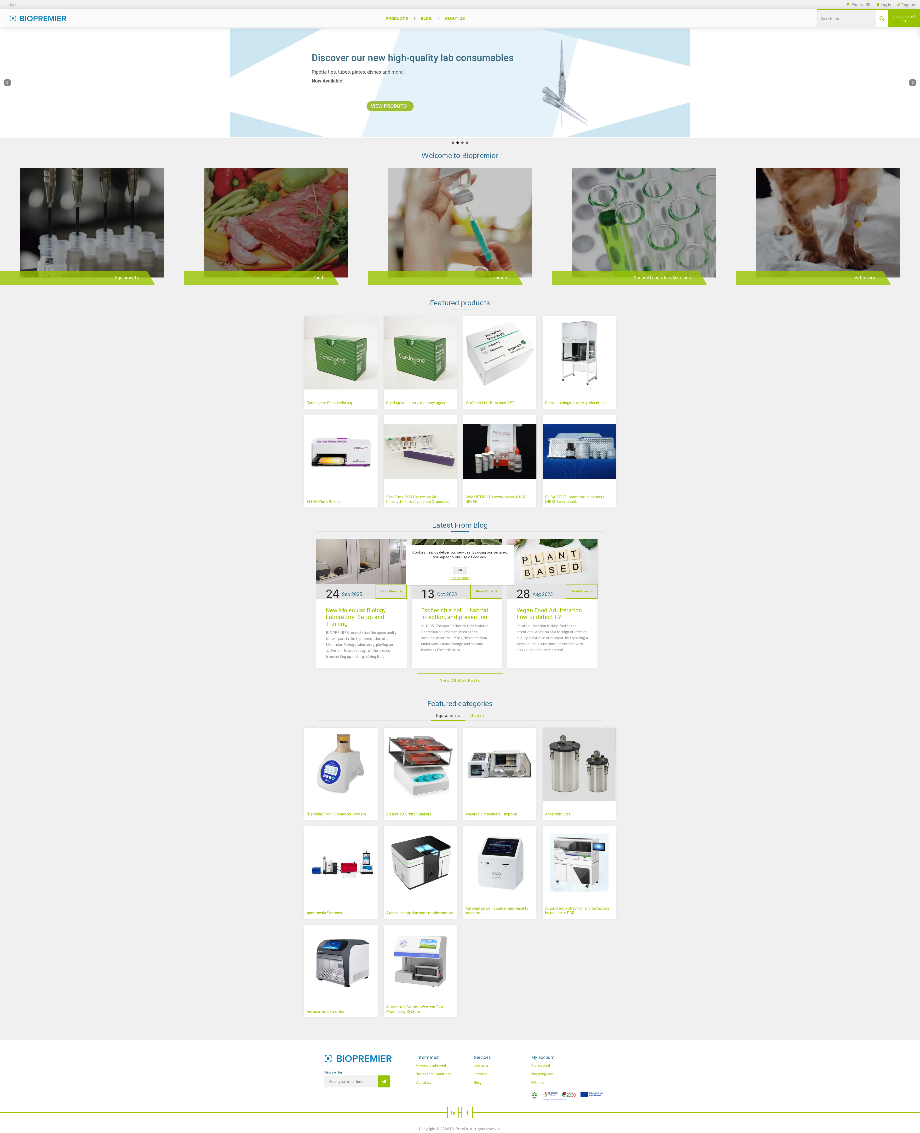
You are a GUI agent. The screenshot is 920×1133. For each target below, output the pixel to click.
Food (318, 277)
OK (460, 570)
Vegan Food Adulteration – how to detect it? (552, 613)
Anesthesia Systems (324, 913)
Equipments (127, 277)
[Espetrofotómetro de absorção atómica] (420, 863)
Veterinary (865, 277)
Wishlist (538, 1082)
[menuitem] (440, 1065)
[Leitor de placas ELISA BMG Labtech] (341, 451)
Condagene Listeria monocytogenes (417, 403)
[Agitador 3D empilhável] (420, 764)
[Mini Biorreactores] (341, 764)
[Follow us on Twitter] (453, 1112)
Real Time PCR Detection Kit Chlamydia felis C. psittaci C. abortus (417, 499)
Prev (7, 83)
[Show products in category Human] (460, 228)
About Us (423, 1082)
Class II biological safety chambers (575, 403)
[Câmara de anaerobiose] (499, 764)
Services (481, 1074)
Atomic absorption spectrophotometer (420, 913)
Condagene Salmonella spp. (330, 403)
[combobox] (846, 18)
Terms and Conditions (433, 1074)
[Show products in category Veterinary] (828, 228)
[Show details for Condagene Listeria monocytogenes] (420, 353)
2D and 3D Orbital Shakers (408, 814)
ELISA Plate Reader (324, 501)
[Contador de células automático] (499, 863)
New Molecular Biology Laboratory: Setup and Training (356, 617)
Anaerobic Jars (558, 814)
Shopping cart (903, 18)
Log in (886, 5)
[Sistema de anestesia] (341, 863)
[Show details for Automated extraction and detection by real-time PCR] (579, 863)
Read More (389, 591)
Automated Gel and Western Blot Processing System (415, 1009)
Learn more (460, 578)
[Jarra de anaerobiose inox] (579, 764)
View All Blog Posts (460, 680)
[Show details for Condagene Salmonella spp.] (341, 353)
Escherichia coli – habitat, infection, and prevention (455, 613)
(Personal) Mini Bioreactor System (336, 814)
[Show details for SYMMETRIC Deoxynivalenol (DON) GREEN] (499, 451)
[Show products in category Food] (276, 228)
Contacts (481, 1065)
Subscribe (384, 1081)
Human (500, 277)
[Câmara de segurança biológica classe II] (579, 353)
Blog (478, 1082)
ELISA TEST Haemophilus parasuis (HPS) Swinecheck (575, 499)
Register (908, 5)
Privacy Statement (431, 1065)
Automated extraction (326, 1011)
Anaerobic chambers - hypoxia (491, 814)
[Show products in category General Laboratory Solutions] (644, 228)
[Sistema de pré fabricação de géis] (420, 961)
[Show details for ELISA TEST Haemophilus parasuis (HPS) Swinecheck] (579, 451)
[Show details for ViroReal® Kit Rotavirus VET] (499, 353)
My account (540, 1065)
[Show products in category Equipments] (92, 228)
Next (912, 83)
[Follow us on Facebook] (467, 1112)
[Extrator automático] (341, 961)
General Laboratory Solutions (662, 277)
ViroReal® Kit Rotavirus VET (490, 403)
